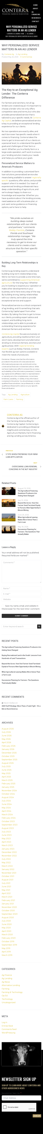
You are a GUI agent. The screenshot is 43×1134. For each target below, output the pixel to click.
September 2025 (9, 760)
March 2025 (7, 780)
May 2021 (6, 890)
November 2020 (9, 907)
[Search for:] (19, 626)
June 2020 (7, 924)
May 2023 (6, 838)
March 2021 (7, 897)
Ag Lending (30, 33)
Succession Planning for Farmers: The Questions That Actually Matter (28, 531)
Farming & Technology (12, 992)
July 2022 (6, 859)
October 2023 (8, 821)
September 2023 (9, 825)
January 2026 (8, 749)
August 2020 (8, 917)
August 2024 (8, 797)
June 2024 (7, 804)
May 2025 (6, 773)
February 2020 (9, 938)
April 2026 (6, 742)
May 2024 (6, 808)
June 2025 (6, 770)
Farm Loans (8, 399)
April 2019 (6, 952)
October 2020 (8, 910)
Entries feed (7, 1026)
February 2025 (8, 784)
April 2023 (6, 842)
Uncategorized (8, 1002)
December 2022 (9, 852)
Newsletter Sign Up (11, 1093)
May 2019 (6, 948)
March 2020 (7, 934)
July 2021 (6, 883)
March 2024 (7, 814)
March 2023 (7, 845)
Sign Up (37, 1116)
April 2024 (6, 811)
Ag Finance (7, 975)
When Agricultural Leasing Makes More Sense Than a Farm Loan (27, 519)
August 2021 (7, 880)
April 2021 (6, 893)
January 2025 (8, 787)
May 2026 (6, 739)
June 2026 (6, 736)
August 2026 (8, 729)
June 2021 (6, 886)
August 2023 (8, 828)
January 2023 (8, 849)
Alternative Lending (11, 985)
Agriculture (25, 395)
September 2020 (10, 914)
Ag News (6, 982)
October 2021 (8, 876)
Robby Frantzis (16, 230)
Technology (7, 999)
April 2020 (6, 931)
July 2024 (6, 801)
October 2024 (8, 794)
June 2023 (7, 835)
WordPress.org (8, 1033)
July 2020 (6, 921)
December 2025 (9, 753)
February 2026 (8, 746)
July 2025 (6, 766)
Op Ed (5, 996)
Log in (4, 1022)
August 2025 (8, 763)
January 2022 (8, 869)
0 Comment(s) (26, 57)
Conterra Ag (9, 54)
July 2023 (6, 832)
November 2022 (9, 856)
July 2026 (6, 732)
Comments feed (9, 1029)
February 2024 (8, 818)
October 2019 (8, 941)
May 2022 (6, 862)
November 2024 (9, 790)
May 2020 (6, 928)
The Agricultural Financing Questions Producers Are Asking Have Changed (28, 493)
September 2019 (9, 945)
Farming (19, 399)
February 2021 (8, 900)
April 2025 (6, 777)
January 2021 (8, 904)
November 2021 (9, 873)
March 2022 (7, 866)
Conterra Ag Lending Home (15, 33)
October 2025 (8, 756)
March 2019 (7, 955)
